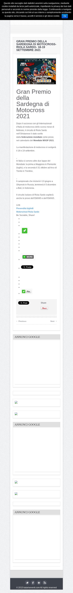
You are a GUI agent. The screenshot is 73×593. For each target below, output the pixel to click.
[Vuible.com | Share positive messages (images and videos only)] (24, 233)
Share (43, 303)
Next (53, 321)
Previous (21, 321)
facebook (33, 582)
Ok (64, 16)
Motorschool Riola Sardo (27, 212)
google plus (38, 582)
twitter (27, 582)
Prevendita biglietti (24, 208)
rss (44, 582)
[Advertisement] (16, 157)
